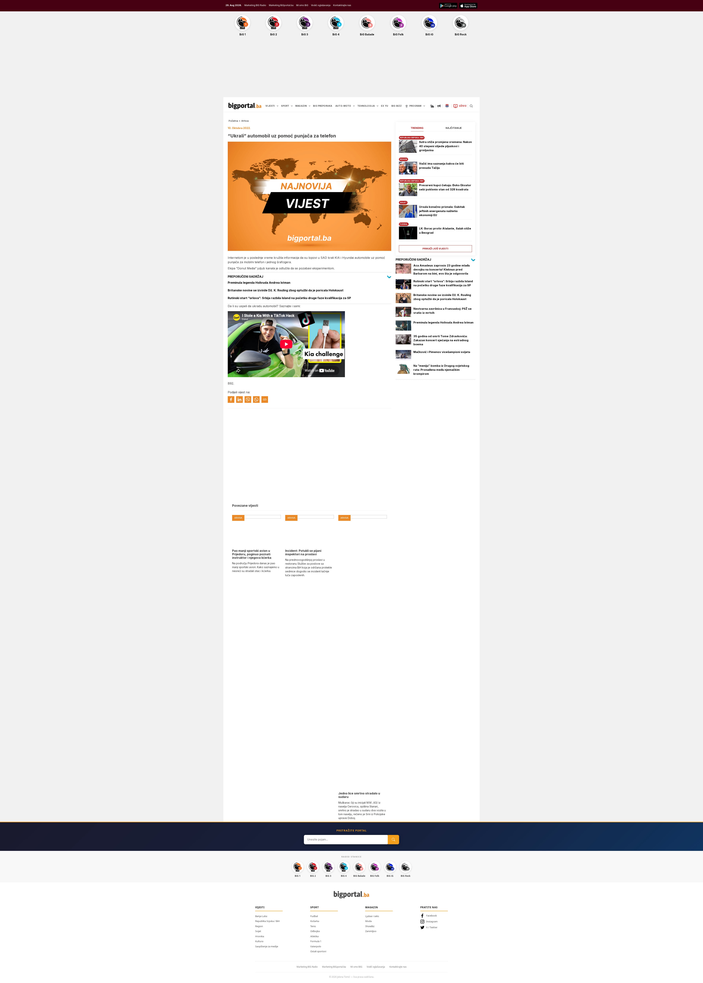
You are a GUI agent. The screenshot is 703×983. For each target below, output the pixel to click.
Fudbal (314, 916)
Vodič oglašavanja (320, 5)
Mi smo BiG (302, 5)
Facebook (431, 915)
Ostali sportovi (318, 951)
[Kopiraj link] (264, 399)
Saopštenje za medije (266, 946)
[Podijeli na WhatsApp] (256, 399)
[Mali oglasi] (439, 106)
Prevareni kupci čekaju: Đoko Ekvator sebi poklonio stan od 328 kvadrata (445, 187)
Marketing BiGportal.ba (281, 5)
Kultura (259, 941)
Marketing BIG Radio (255, 5)
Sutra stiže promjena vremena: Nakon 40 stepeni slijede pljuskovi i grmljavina (445, 146)
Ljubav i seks (372, 916)
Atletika (314, 936)
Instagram (432, 921)
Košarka (314, 921)
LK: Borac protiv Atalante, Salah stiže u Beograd (445, 230)
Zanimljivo (370, 931)
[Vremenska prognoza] (432, 106)
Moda (368, 921)
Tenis (313, 926)
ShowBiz (369, 926)
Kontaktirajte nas (342, 5)
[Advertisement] (351, 68)
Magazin (371, 907)
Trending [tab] (417, 127)
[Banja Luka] (447, 106)
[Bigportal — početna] (244, 106)
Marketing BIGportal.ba (334, 966)
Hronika (259, 936)
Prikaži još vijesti (435, 248)
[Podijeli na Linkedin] (239, 399)
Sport (314, 907)
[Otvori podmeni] (277, 106)
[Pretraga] (471, 105)
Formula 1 (315, 941)
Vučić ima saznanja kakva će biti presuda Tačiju (441, 166)
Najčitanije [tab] (454, 127)
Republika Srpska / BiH (267, 921)
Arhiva (245, 120)
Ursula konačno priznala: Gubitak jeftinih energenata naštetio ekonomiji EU (442, 211)
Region (259, 926)
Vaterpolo (315, 946)
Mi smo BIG (356, 966)
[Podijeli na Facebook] (231, 399)
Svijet (258, 931)
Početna (233, 120)
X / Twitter (431, 927)
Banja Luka (261, 916)
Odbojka (315, 931)
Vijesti (260, 907)
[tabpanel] (435, 192)
